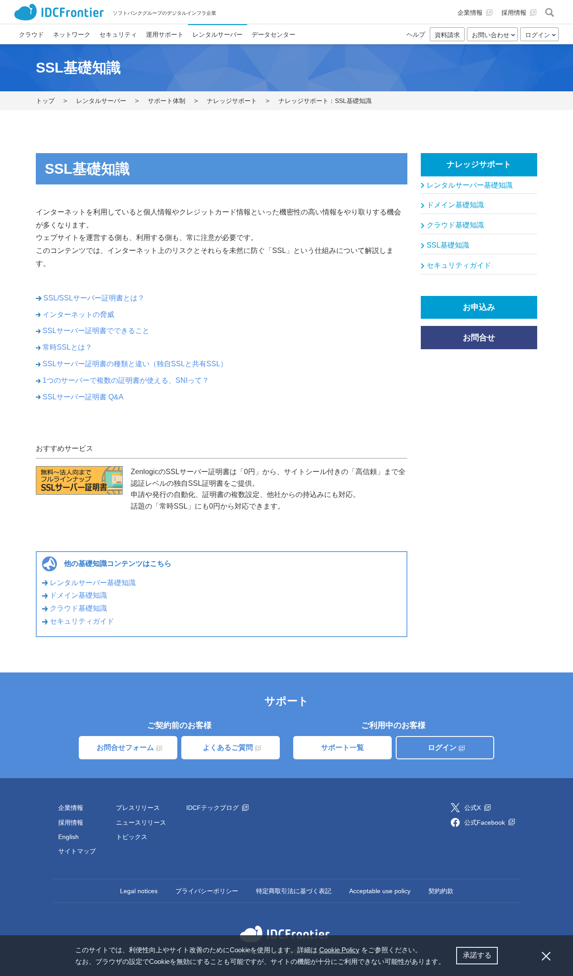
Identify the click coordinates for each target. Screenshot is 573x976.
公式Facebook (485, 822)
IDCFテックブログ (213, 807)
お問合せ (479, 337)
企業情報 (70, 807)
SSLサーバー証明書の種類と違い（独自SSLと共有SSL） (135, 364)
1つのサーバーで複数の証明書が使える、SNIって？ (126, 380)
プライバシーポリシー (206, 891)
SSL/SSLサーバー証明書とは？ (94, 298)
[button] (448, 962)
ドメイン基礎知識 (78, 595)
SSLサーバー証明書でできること (96, 330)
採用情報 (70, 822)
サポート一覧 (342, 747)
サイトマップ (77, 851)
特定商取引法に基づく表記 (293, 891)
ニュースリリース (141, 822)
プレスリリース (138, 807)
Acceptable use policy (380, 891)
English (68, 836)
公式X (473, 807)
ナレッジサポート (479, 164)
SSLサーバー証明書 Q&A (83, 397)
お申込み (479, 307)
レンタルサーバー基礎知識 (93, 582)
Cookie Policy (339, 950)
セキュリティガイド (82, 621)
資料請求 (447, 35)
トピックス (131, 836)
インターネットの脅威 (78, 314)
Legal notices (139, 891)
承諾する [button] (477, 955)
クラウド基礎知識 (78, 608)
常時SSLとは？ (67, 347)
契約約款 (440, 891)
